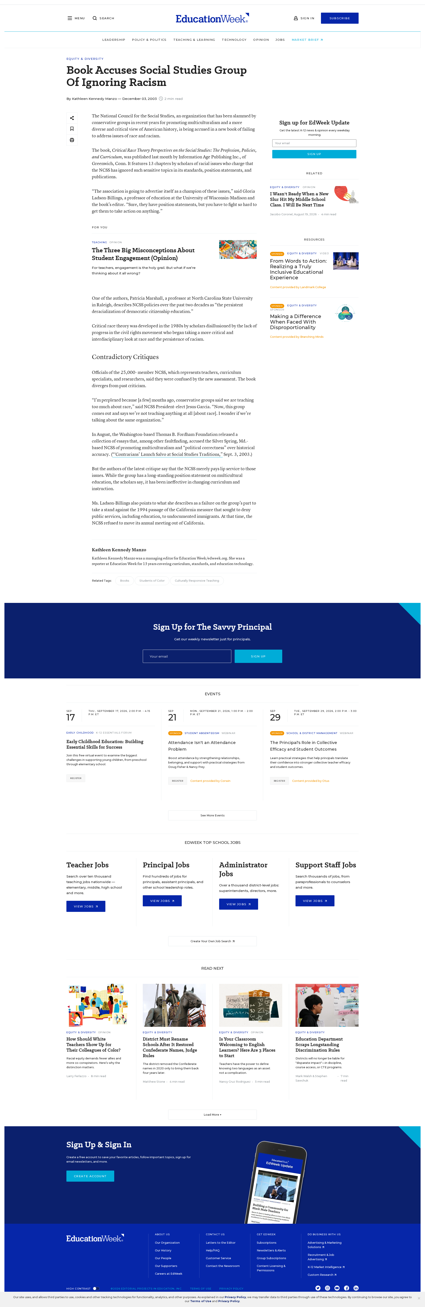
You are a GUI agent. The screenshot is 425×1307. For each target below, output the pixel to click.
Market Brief (306, 39)
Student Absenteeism (202, 733)
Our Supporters (166, 1266)
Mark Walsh (304, 1076)
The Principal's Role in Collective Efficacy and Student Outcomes (303, 746)
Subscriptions (266, 1242)
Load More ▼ (213, 1114)
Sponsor (277, 309)
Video (324, 253)
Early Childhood (80, 732)
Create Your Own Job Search (211, 941)
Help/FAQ (213, 1250)
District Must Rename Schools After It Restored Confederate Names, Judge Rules (170, 1047)
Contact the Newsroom (223, 1266)
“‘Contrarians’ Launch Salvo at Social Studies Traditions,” (167, 454)
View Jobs (84, 906)
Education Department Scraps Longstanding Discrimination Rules (319, 1044)
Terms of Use (200, 1288)
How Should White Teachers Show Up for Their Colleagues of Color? (93, 1044)
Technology (234, 39)
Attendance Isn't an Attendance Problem (202, 746)
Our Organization (167, 1242)
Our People (163, 1258)
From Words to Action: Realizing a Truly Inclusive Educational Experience (298, 269)
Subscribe (340, 18)
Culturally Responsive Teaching (197, 580)
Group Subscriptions (271, 1258)
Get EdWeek (266, 1234)
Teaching (99, 242)
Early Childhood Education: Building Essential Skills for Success (104, 744)
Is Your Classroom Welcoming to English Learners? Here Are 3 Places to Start (247, 1047)
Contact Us (215, 1234)
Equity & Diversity (85, 58)
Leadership (113, 39)
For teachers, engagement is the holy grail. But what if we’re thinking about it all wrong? (143, 270)
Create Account (90, 1176)
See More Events (213, 815)
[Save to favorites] (72, 129)
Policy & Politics (149, 39)
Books (124, 580)
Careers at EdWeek (168, 1273)
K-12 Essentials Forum (114, 732)
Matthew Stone (154, 1081)
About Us (162, 1234)
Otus (325, 781)
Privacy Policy (231, 1288)
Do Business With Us (324, 1234)
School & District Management (312, 733)
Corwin (225, 781)
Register (75, 778)
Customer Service (218, 1258)
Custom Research (321, 1274)
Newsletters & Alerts (271, 1250)
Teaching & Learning (194, 39)
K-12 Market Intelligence (325, 1267)
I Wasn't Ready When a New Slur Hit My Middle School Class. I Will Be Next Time (299, 199)
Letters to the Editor (221, 1242)
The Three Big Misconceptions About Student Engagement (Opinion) (143, 254)
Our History (163, 1250)
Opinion (261, 39)
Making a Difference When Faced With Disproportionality (295, 322)
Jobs (280, 39)
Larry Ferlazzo (76, 1076)
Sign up (258, 656)
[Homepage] (212, 18)
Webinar (229, 733)
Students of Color (152, 580)
